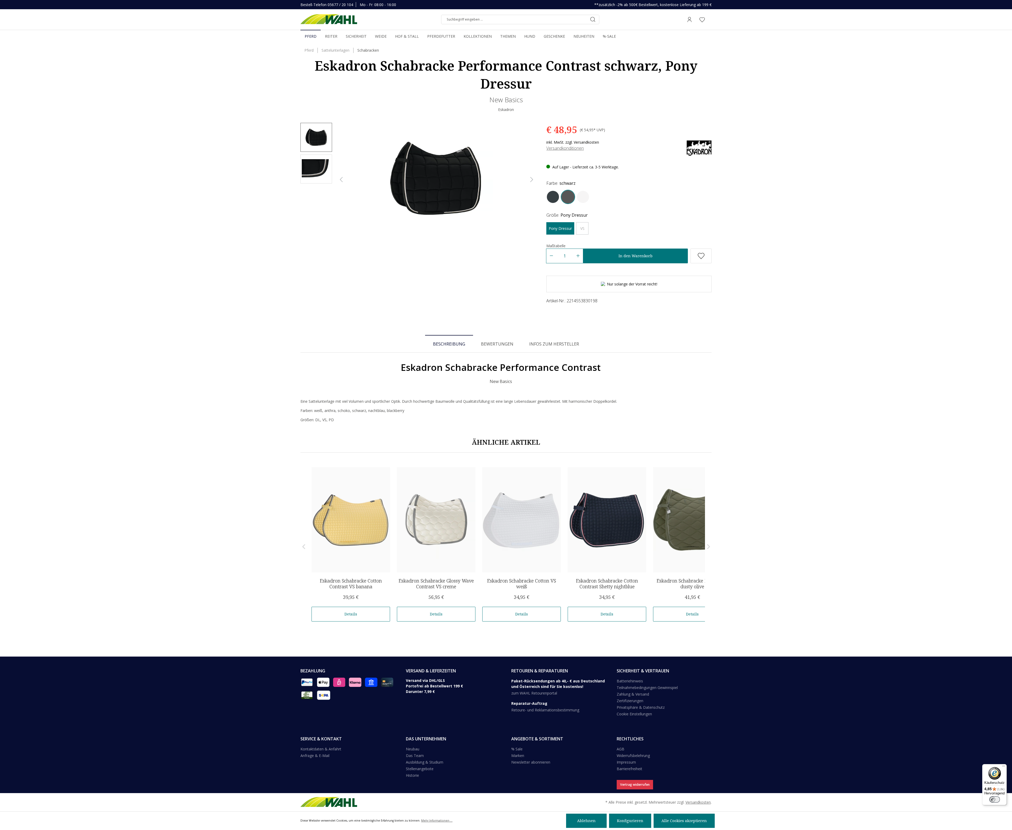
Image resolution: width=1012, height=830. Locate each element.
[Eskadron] (699, 147)
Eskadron (506, 109)
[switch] (994, 799)
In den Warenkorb (636, 255)
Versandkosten (698, 802)
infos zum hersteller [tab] (554, 344)
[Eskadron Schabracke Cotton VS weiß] (521, 519)
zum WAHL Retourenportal (534, 693)
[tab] (449, 343)
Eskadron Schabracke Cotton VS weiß (521, 583)
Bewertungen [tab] (497, 344)
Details (350, 614)
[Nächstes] (532, 179)
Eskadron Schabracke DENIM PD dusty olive (692, 583)
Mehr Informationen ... (437, 820)
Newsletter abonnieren (530, 762)
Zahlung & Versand (633, 694)
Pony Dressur (560, 228)
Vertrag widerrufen (635, 784)
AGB (620, 748)
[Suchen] (592, 19)
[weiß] (583, 196)
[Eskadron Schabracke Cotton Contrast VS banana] (351, 519)
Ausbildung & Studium (424, 762)
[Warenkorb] (710, 19)
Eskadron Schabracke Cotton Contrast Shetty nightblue (607, 583)
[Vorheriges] (341, 179)
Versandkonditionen (565, 148)
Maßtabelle (556, 245)
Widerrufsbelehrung (633, 755)
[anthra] (552, 196)
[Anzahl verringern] (551, 256)
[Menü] (1003, 767)
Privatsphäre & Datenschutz (641, 707)
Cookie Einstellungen (634, 713)
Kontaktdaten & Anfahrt (320, 748)
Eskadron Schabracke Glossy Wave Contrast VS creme (436, 583)
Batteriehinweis (630, 680)
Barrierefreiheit (629, 768)
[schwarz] (568, 196)
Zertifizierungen (630, 700)
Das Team (415, 755)
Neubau (412, 748)
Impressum (626, 762)
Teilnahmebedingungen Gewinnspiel (647, 687)
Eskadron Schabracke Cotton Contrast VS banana (351, 583)
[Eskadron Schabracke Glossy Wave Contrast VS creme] (436, 519)
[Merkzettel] (702, 19)
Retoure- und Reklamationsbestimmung (545, 709)
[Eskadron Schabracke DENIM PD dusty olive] (692, 519)
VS (582, 228)
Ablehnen (586, 820)
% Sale (517, 748)
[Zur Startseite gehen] (328, 19)
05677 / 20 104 (340, 4)
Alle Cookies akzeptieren (684, 820)
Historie (412, 775)
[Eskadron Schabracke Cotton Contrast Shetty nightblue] (607, 519)
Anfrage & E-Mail (314, 755)
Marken (517, 755)
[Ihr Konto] (689, 19)
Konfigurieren (630, 820)
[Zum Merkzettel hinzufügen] (701, 256)
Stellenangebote (420, 768)
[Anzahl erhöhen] (578, 256)
